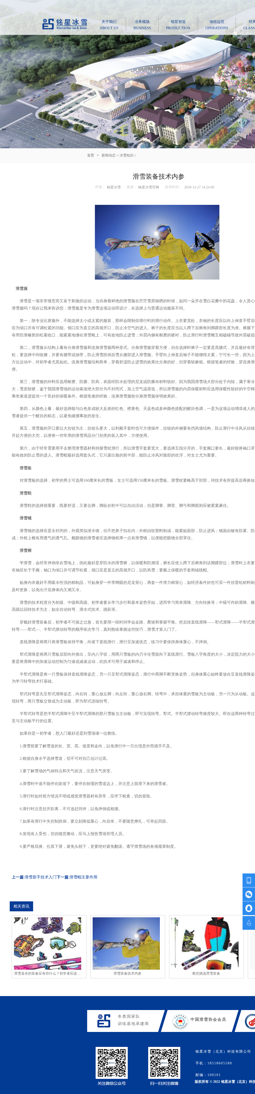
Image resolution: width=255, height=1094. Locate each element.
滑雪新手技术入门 (41, 877)
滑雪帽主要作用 (83, 877)
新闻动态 (109, 155)
